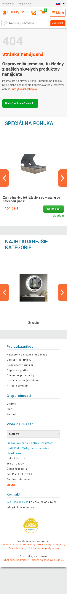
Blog (9, 409)
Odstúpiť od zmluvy (19, 359)
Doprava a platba (17, 370)
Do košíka (53, 209)
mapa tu (11, 484)
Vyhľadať (57, 23)
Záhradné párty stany (46, 548)
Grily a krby (44, 544)
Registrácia (25, 3)
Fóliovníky (29, 544)
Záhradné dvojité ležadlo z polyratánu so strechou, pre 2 (31, 199)
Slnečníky (59, 544)
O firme (11, 403)
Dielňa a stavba (11, 544)
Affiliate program (17, 385)
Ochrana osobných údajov (23, 380)
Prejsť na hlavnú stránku (20, 103)
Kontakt (11, 414)
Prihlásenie (8, 3)
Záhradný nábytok (19, 548)
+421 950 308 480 (17, 502)
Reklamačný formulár (20, 365)
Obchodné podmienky (20, 375)
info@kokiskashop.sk (24, 89)
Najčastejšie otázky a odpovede (27, 354)
